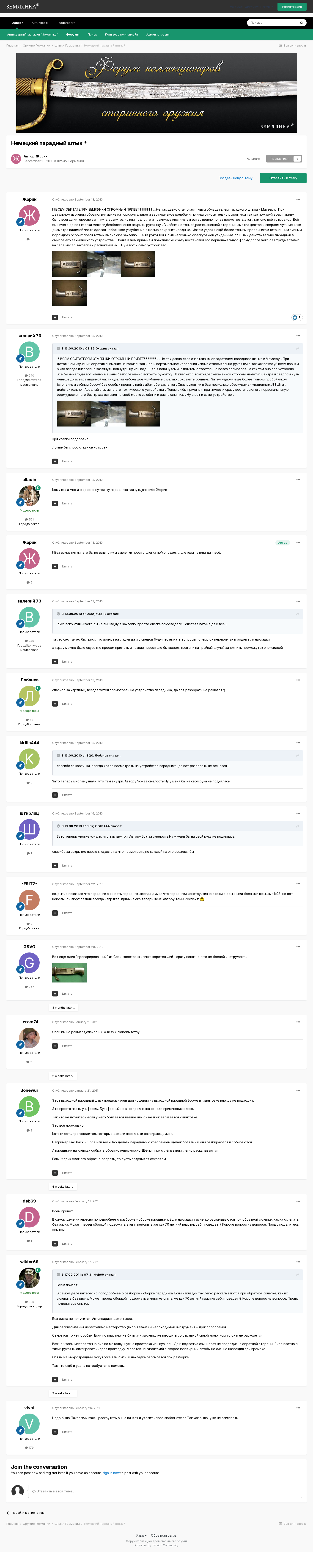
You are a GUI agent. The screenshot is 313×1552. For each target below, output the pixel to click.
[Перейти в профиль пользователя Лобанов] (29, 696)
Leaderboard (66, 23)
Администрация (158, 34)
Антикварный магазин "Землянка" (32, 34)
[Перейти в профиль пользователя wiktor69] (29, 1278)
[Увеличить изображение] (202, 899)
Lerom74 (29, 1021)
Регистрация (292, 6)
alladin (29, 479)
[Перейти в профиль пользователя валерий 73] (29, 351)
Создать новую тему (236, 178)
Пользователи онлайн (121, 34)
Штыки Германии (70, 161)
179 (31, 1447)
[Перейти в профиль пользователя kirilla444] (29, 758)
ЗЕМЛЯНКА (22, 6)
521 (31, 519)
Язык (140, 1535)
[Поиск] (302, 22)
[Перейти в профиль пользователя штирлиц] (29, 829)
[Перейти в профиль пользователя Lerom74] (29, 1038)
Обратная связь (164, 1535)
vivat (29, 1407)
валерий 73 (29, 335)
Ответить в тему (283, 178)
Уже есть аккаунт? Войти (251, 7)
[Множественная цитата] (55, 317)
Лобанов (29, 679)
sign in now (111, 1473)
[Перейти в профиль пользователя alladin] (29, 495)
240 (31, 375)
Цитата (67, 317)
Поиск (92, 34)
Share (255, 158)
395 (31, 1302)
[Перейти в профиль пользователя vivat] (29, 1424)
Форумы (73, 34)
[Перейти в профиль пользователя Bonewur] (29, 1106)
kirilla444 (29, 742)
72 (31, 719)
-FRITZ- (29, 883)
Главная (17, 23)
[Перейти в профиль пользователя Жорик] (16, 159)
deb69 (29, 1201)
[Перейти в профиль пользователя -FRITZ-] (29, 900)
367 (31, 986)
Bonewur (29, 1090)
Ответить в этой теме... (55, 1491)
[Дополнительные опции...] (298, 199)
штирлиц (29, 813)
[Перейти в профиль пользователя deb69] (29, 1217)
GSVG (29, 946)
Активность (40, 23)
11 (31, 1062)
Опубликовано (77, 199)
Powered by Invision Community (156, 1545)
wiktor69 (29, 1261)
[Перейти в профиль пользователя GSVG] (29, 962)
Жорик (41, 156)
